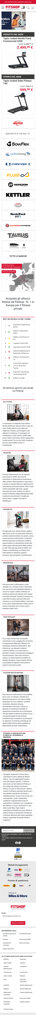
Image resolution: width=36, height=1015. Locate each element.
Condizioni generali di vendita (9, 935)
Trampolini (23, 966)
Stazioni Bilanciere (25, 989)
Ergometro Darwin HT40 (21, 339)
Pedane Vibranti (25, 1002)
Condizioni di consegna (7, 944)
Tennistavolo (7, 972)
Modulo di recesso (8, 949)
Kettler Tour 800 (18, 370)
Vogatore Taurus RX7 (20, 335)
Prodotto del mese (13, 26)
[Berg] (18, 115)
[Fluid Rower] (18, 166)
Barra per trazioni (25, 998)
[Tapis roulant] (18, 619)
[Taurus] (18, 228)
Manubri (22, 976)
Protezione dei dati (25, 933)
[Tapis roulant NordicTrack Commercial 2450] (18, 53)
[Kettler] (18, 187)
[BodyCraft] (18, 126)
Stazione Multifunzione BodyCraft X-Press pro (21, 344)
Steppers (6, 989)
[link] (18, 269)
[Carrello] (33, 7)
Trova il (11, 916)
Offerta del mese (12, 69)
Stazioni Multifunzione (13, 665)
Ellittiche (7, 394)
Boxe (5, 979)
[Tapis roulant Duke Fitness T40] (18, 95)
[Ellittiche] (18, 404)
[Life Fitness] (18, 197)
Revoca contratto (18, 923)
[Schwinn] (18, 217)
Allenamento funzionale (7, 993)
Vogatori (7, 445)
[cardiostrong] (18, 146)
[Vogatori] (18, 455)
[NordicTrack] (18, 207)
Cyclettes (6, 985)
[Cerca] (28, 8)
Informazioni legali (25, 939)
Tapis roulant (9, 609)
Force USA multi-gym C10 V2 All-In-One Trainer (20, 357)
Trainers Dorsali (8, 998)
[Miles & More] (18, 894)
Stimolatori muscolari (7, 1003)
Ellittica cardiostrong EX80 (20, 324)
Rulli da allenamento (26, 985)
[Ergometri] (18, 512)
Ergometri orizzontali (23, 980)
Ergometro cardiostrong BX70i (21, 318)
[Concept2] (18, 156)
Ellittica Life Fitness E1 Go (21, 330)
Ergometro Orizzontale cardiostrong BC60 (21, 365)
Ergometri (7, 501)
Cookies (5, 939)
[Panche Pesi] (18, 565)
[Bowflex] (18, 136)
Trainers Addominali (26, 992)
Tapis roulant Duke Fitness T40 (17, 74)
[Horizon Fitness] (18, 177)
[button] (3, 17)
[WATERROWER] (18, 238)
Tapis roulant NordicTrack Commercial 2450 (17, 31)
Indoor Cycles (8, 976)
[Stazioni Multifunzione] (18, 675)
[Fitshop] (13, 8)
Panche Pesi (8, 555)
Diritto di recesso (24, 943)
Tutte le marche (8, 1009)
